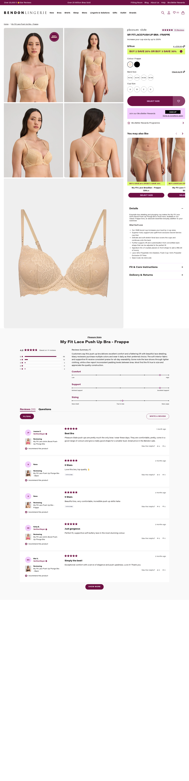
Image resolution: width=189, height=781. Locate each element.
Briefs (67, 13)
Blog (147, 2)
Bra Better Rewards (176, 2)
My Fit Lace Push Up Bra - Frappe (24, 24)
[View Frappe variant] (130, 64)
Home (6, 24)
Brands (132, 13)
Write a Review (159, 417)
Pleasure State (95, 337)
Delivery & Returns (141, 274)
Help (163, 2)
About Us (155, 2)
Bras (59, 13)
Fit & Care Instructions (143, 266)
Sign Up (172, 112)
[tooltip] (90, 350)
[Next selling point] (183, 123)
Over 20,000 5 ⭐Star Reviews (17, 2)
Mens (84, 13)
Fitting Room (136, 2)
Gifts (115, 13)
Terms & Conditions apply (173, 116)
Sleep (76, 13)
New (52, 13)
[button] (173, 30)
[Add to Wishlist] (179, 101)
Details (133, 208)
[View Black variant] (137, 64)
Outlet (123, 13)
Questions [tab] (45, 410)
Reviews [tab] (27, 410)
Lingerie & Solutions (100, 13)
